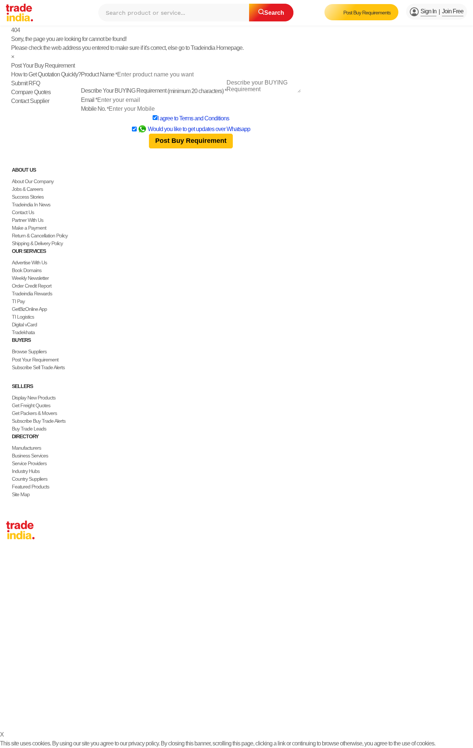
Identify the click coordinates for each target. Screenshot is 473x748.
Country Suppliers (29, 479)
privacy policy (143, 743)
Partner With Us (27, 220)
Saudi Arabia (18, 646)
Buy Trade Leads (29, 429)
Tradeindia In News (31, 204)
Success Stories (28, 197)
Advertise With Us (29, 262)
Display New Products (33, 398)
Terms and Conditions (204, 118)
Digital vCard (24, 324)
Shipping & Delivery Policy (37, 243)
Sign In (428, 11)
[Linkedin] (27, 696)
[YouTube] (32, 696)
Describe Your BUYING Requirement (154, 91)
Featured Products (30, 487)
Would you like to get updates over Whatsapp (199, 129)
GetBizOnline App (29, 309)
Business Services (30, 456)
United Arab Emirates (27, 622)
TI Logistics (23, 317)
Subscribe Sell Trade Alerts (38, 367)
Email (89, 100)
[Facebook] (15, 696)
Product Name (99, 74)
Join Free (452, 11)
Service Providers (29, 463)
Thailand (14, 591)
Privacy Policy (171, 714)
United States (19, 584)
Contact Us (23, 212)
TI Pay (18, 301)
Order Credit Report (31, 286)
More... (13, 653)
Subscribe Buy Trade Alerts (38, 421)
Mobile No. (95, 109)
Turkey (13, 615)
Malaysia (15, 607)
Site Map (21, 494)
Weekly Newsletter (30, 278)
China (12, 568)
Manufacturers (26, 448)
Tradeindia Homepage (216, 48)
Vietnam (14, 599)
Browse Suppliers (29, 351)
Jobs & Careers (27, 189)
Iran (10, 638)
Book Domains (26, 270)
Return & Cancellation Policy (40, 236)
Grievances (237, 714)
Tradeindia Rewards (32, 293)
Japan (12, 560)
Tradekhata (23, 332)
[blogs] (38, 696)
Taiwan (13, 576)
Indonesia (15, 630)
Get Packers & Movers (34, 413)
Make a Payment (29, 228)
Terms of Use (206, 714)
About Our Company (33, 181)
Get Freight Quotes (31, 405)
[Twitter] (21, 696)
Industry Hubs (26, 471)
